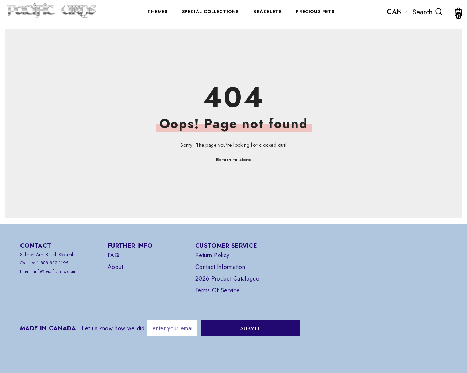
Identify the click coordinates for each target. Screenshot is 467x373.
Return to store (233, 159)
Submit (250, 328)
